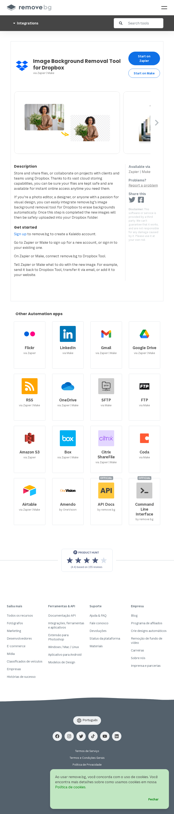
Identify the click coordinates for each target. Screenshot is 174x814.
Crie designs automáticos (149, 631)
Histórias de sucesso (21, 677)
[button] (57, 736)
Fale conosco (99, 623)
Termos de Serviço (87, 751)
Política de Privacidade (87, 764)
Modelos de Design (61, 662)
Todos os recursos (20, 615)
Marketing (14, 631)
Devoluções (98, 631)
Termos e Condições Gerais (87, 758)
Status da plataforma (105, 638)
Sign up (20, 234)
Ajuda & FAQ (98, 615)
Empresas (14, 669)
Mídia (11, 654)
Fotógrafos (15, 623)
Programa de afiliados (146, 623)
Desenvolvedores (19, 638)
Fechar (153, 799)
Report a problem (143, 185)
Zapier (41, 73)
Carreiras (137, 650)
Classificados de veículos (24, 661)
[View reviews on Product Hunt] (87, 560)
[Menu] (164, 8)
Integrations (27, 23)
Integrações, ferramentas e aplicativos (66, 625)
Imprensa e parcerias (146, 666)
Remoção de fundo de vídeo (146, 640)
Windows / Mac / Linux (63, 647)
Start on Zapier (144, 58)
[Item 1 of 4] (82, 122)
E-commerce (16, 646)
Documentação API (62, 615)
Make (51, 73)
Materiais (96, 646)
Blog (134, 615)
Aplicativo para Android (64, 655)
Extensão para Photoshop (58, 637)
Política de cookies (70, 787)
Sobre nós (138, 658)
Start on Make (144, 73)
